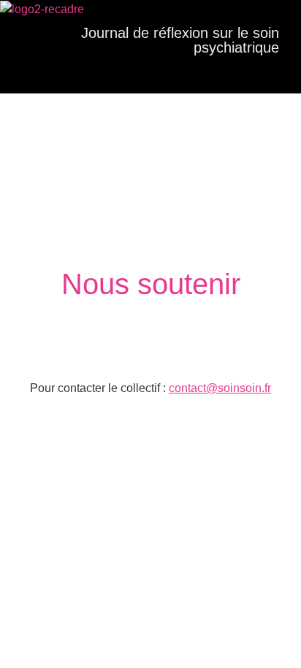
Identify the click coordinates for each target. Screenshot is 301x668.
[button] (143, 74)
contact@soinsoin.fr (220, 388)
